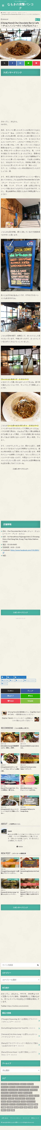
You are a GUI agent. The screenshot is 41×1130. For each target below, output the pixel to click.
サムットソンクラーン (23, 1087)
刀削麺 (3, 1107)
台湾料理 (9, 1107)
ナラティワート (6, 1096)
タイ (12, 680)
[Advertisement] (20, 99)
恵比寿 (16, 1107)
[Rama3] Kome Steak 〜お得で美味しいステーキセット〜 (19, 1053)
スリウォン (5, 1093)
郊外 (8, 1110)
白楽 (35, 1107)
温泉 (25, 1107)
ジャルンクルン (13, 1090)
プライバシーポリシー (15, 1118)
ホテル (3, 1101)
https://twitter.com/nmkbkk (18, 1006)
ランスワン (5, 1104)
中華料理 (30, 1104)
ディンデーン (28, 1093)
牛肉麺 (31, 1107)
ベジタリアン (30, 1098)
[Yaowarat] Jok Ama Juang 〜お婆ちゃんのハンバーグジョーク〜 (19, 1035)
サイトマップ (26, 1118)
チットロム (13, 1093)
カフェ (11, 677)
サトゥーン (5, 1087)
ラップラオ (16, 1101)
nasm (10, 831)
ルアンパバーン (21, 1104)
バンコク (20, 680)
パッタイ (4, 1098)
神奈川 (3, 1110)
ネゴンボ (15, 1096)
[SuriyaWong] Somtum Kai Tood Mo (18, 1028)
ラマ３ (23, 1101)
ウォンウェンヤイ (14, 1084)
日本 (21, 1107)
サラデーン (35, 1087)
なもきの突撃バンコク (20, 6)
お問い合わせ (5, 1118)
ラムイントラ (31, 1101)
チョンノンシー (21, 677)
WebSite (20, 846)
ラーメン (12, 1104)
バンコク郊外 (23, 1096)
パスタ (31, 1096)
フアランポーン (20, 1098)
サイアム (30, 1084)
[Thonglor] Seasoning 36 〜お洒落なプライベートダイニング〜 (19, 1020)
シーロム (4, 1090)
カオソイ (23, 1084)
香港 (13, 1110)
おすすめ (5, 680)
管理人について (35, 1118)
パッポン (11, 1098)
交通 (36, 1104)
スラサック (33, 1090)
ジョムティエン (24, 1090)
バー (4, 677)
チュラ (20, 1093)
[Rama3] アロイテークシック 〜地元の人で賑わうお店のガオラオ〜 (19, 1044)
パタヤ (37, 1096)
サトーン (12, 1087)
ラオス (9, 1101)
